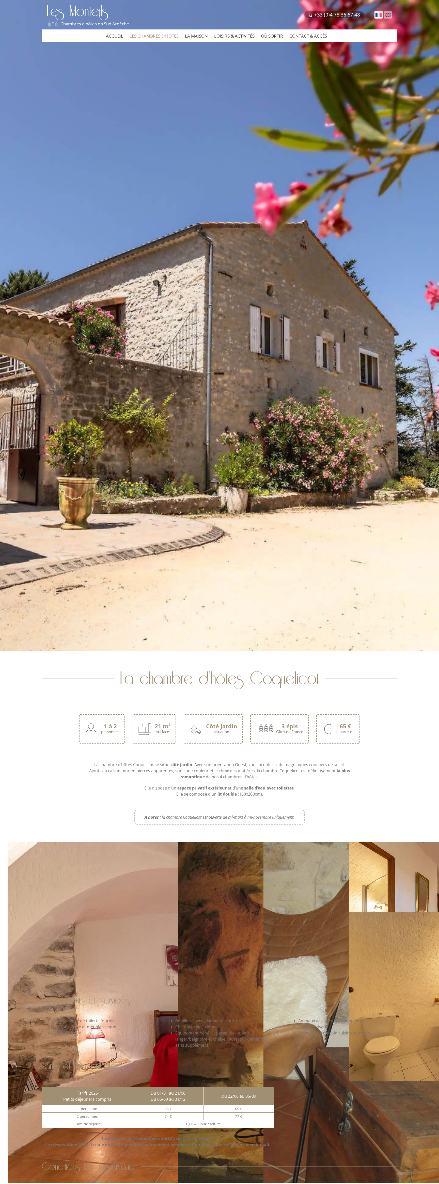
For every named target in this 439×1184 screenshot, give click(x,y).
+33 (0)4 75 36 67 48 (336, 14)
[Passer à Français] (378, 15)
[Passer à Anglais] (388, 15)
